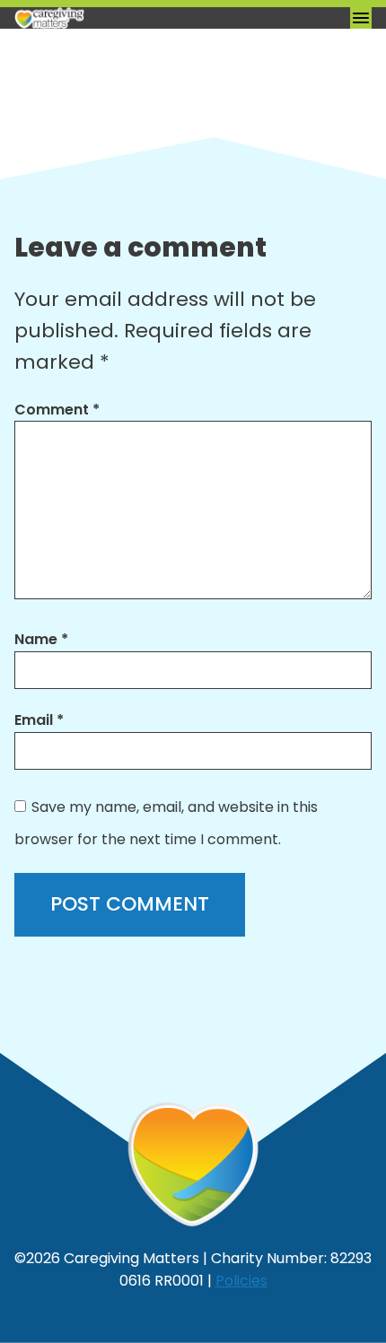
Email (39, 720)
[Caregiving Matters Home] (104, 18)
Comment (57, 409)
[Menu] (361, 18)
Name (41, 639)
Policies (241, 1280)
